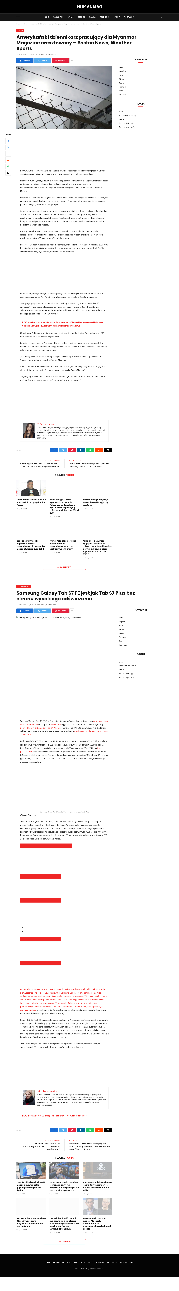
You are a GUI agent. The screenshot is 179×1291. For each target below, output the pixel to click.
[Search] (161, 17)
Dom (47, 17)
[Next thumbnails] (40, 963)
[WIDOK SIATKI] (46, 846)
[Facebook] (8, 141)
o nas (121, 112)
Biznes (81, 17)
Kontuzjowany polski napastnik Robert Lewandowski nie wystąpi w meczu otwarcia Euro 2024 (30, 545)
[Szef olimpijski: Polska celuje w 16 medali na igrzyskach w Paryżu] (31, 488)
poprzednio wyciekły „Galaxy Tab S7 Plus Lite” (41, 728)
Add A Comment (64, 567)
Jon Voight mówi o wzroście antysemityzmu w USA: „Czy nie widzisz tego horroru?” (41, 1146)
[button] (64, 960)
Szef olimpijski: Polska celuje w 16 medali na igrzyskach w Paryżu (31, 502)
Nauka (92, 17)
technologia (23, 587)
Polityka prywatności (127, 127)
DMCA (121, 119)
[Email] (8, 172)
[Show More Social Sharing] (71, 60)
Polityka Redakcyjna (126, 123)
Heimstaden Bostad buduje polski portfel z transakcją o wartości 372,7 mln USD (89, 465)
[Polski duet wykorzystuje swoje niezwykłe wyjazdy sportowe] (97, 488)
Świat (71, 17)
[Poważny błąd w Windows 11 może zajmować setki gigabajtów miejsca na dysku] (31, 1170)
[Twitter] (8, 147)
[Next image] (40, 900)
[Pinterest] (8, 154)
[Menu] (18, 17)
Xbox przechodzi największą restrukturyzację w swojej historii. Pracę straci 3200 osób (97, 1186)
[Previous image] (40, 876)
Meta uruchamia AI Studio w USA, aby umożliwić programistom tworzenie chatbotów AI (31, 1222)
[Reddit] (8, 160)
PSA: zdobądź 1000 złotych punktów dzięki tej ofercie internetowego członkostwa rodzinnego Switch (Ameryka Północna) (64, 1223)
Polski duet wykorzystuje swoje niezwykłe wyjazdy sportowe (95, 502)
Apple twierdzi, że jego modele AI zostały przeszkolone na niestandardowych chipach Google (97, 1223)
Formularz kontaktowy (127, 115)
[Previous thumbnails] (40, 939)
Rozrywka (129, 17)
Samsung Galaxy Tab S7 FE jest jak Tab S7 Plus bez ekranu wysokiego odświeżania (40, 465)
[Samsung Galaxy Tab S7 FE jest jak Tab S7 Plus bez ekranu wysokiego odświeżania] (64, 647)
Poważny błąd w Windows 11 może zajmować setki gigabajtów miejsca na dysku (30, 1186)
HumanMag (85, 1269)
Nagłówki (58, 17)
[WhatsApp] (8, 166)
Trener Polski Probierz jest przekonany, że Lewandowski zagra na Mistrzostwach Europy (62, 545)
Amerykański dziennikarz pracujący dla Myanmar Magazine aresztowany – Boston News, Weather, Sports (89, 1146)
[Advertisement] (64, 151)
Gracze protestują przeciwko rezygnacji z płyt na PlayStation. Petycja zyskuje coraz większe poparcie (64, 1186)
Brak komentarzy (37, 55)
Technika (104, 17)
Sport (116, 17)
